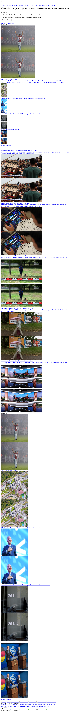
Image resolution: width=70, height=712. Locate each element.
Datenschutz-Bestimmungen (33, 706)
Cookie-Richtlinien (45, 706)
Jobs (13, 706)
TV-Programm (4, 706)
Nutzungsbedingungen (20, 706)
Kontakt (10, 706)
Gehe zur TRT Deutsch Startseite (9, 23)
